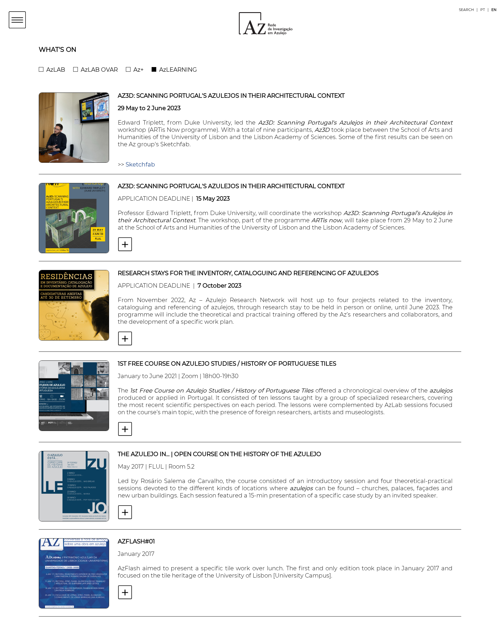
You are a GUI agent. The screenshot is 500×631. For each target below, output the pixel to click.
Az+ (138, 69)
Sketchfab (140, 164)
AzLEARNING (178, 69)
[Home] (250, 23)
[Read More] (125, 244)
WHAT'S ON (57, 49)
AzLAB (55, 69)
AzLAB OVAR (99, 69)
